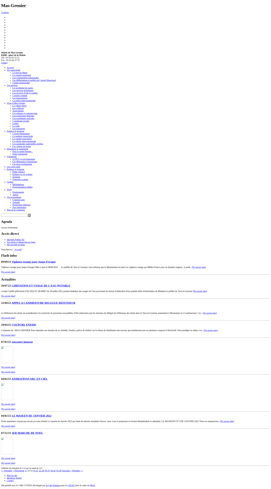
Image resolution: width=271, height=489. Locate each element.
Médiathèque (18, 184)
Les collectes (18, 108)
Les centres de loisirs (21, 146)
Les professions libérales (23, 116)
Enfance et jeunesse (15, 131)
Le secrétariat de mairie (22, 88)
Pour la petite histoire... (22, 151)
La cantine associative (22, 139)
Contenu (5, 12)
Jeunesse (16, 177)
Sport (9, 189)
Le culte (16, 126)
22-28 (41, 471)
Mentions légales (14, 478)
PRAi (92, 485)
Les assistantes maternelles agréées (27, 144)
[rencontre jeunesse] (7, 362)
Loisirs (15, 123)
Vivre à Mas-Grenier (16, 103)
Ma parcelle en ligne (16, 245)
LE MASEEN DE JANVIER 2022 (32, 415)
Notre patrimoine (20, 154)
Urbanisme (12, 156)
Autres (15, 195)
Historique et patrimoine (17, 149)
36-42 (53, 471)
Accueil (10, 67)
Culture (10, 182)
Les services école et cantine (25, 93)
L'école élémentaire (21, 133)
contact (4, 63)
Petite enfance (18, 172)
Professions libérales (21, 205)
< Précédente (18, 471)
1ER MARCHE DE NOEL (27, 433)
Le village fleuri (19, 106)
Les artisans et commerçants (24, 113)
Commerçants (18, 200)
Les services (12, 85)
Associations (18, 111)
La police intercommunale (24, 100)
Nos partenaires (19, 207)
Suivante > (67, 471)
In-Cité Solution (53, 485)
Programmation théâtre (22, 187)
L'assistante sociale (20, 121)
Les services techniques (22, 90)
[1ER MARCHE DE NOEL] (7, 453)
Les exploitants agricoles (23, 118)
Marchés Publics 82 (15, 239)
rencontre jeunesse (22, 341)
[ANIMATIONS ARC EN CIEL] (7, 399)
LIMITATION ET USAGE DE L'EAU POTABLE (41, 285)
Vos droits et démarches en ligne (21, 242)
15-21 (35, 471)
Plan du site (12, 475)
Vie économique (14, 197)
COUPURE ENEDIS (24, 324)
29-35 (47, 471)
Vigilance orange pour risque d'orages (34, 261)
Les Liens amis (13, 167)
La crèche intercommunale (24, 141)
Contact (10, 480)
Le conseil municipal (21, 75)
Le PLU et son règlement (23, 159)
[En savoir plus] (199, 267)
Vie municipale (13, 70)
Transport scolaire (20, 179)
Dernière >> (77, 471)
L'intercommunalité (21, 83)
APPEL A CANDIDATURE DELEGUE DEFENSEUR (43, 302)
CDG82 (71, 485)
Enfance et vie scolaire (22, 174)
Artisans (16, 202)
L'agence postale (19, 95)
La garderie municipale (22, 136)
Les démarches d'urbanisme (24, 161)
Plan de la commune (16, 210)
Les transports (18, 128)
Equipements (18, 192)
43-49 (58, 471)
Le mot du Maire (19, 72)
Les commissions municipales (25, 78)
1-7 (26, 471)
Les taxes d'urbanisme (22, 164)
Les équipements (19, 98)
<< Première (6, 471)
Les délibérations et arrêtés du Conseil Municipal (34, 80)
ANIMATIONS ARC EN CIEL (30, 378)
